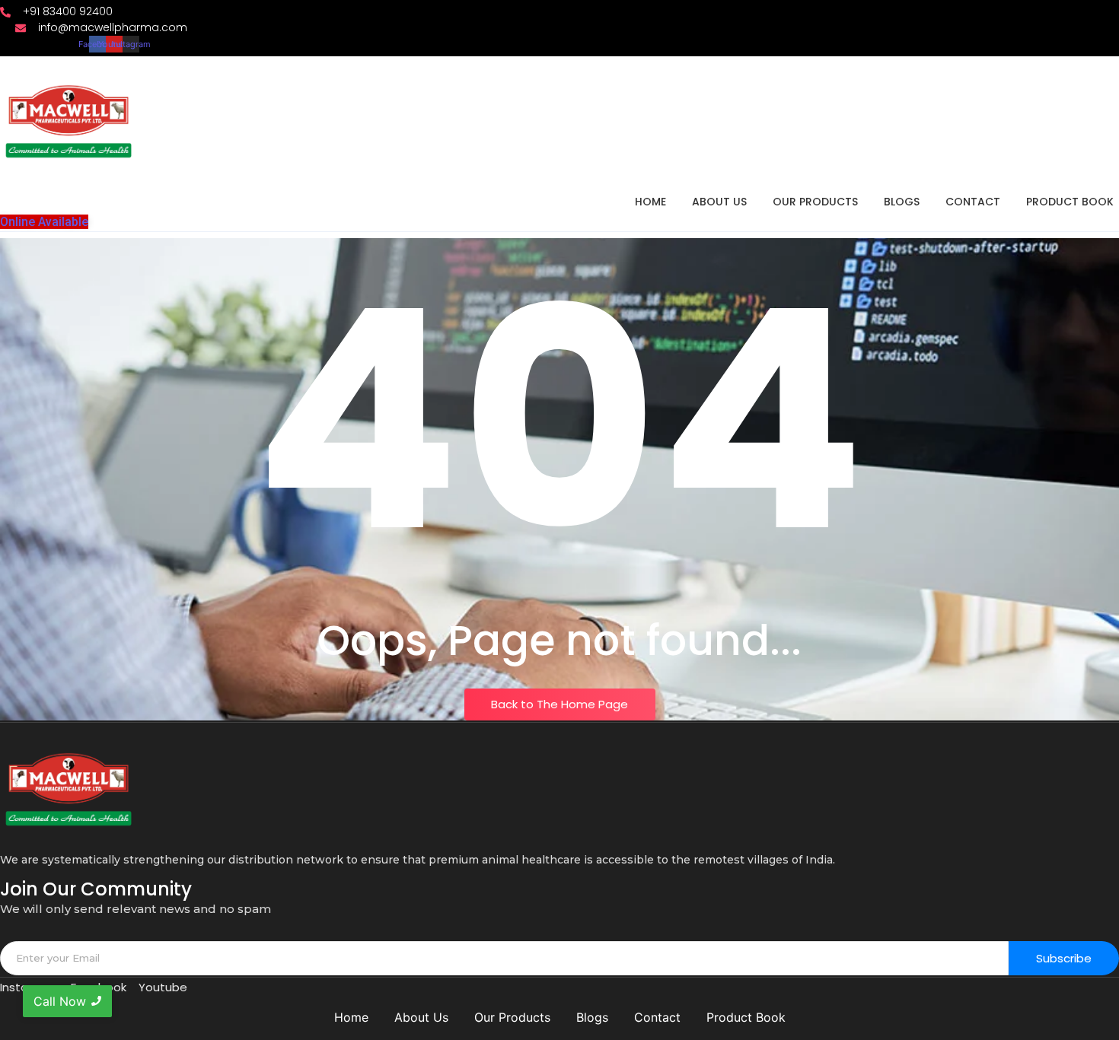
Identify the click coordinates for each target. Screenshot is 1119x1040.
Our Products (815, 201)
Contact (972, 201)
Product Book (1070, 201)
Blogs (902, 201)
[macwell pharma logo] (68, 121)
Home (650, 201)
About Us (719, 201)
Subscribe (1064, 958)
